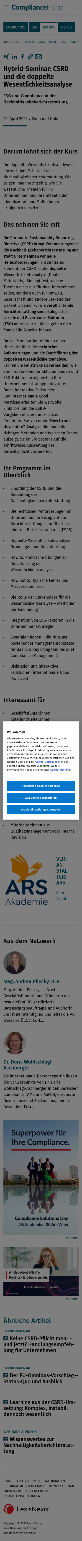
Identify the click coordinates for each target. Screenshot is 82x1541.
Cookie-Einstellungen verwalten (41, 809)
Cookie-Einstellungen (47, 761)
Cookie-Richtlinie (60, 769)
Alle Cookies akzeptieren (41, 797)
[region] (41, 770)
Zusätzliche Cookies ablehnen (41, 785)
